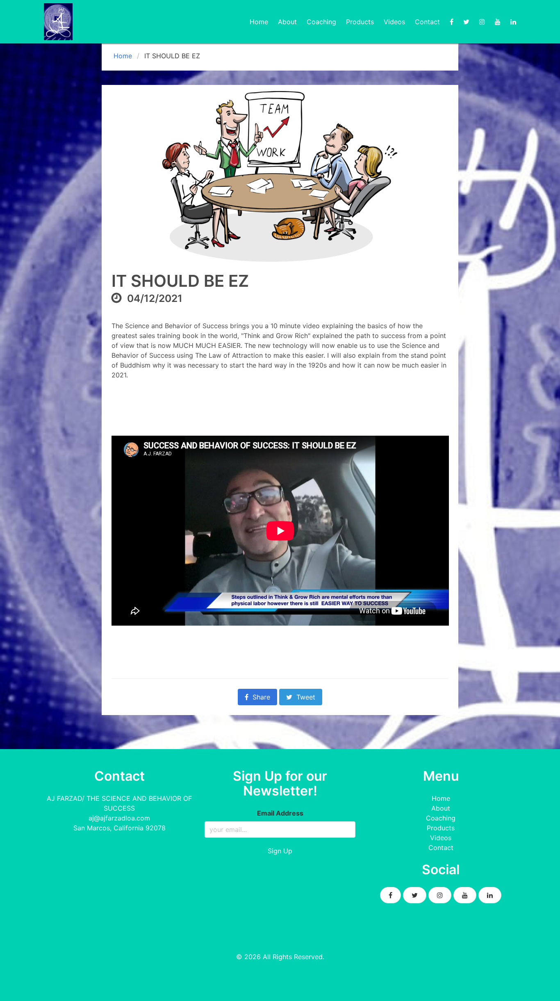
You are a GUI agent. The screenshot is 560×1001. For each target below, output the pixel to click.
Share (261, 697)
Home (259, 22)
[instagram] (482, 21)
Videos (394, 22)
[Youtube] (464, 895)
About (287, 22)
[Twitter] (466, 21)
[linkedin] (513, 21)
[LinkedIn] (489, 895)
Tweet (305, 697)
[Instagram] (439, 895)
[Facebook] (451, 21)
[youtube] (497, 21)
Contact (427, 22)
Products (360, 22)
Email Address (280, 813)
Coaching (321, 22)
